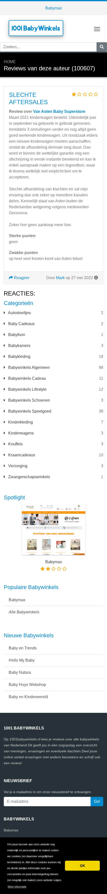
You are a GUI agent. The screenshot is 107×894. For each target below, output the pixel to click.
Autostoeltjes (19, 313)
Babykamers (18, 345)
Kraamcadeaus (21, 455)
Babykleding (18, 356)
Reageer (21, 278)
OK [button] (82, 866)
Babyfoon (16, 335)
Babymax (53, 8)
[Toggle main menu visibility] (97, 28)
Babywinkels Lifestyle (27, 389)
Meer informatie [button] (17, 886)
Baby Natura (20, 672)
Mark (60, 278)
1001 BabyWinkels (36, 28)
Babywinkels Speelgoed (29, 411)
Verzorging (17, 466)
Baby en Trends (23, 648)
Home (10, 62)
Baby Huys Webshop (27, 684)
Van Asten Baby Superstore (59, 111)
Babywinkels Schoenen (28, 400)
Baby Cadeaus (21, 324)
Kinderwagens (20, 433)
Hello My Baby (22, 660)
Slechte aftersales (28, 98)
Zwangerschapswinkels (28, 477)
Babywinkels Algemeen (28, 367)
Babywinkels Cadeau (26, 378)
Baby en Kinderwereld (28, 697)
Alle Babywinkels (24, 612)
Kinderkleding (20, 422)
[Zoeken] (102, 47)
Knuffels (15, 444)
